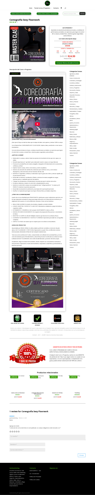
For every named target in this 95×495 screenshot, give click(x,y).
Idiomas (71, 116)
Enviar (81, 455)
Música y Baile (73, 139)
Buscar (82, 13)
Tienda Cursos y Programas (42, 8)
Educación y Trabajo (74, 106)
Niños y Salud (73, 146)
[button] (43, 28)
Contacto (56, 8)
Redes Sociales (73, 148)
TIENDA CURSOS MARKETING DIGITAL (20, 13)
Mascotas (72, 132)
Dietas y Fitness (73, 99)
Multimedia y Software (75, 136)
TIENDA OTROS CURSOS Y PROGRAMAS (47, 13)
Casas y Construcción (75, 78)
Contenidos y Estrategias (76, 80)
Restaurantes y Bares (75, 150)
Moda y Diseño (73, 134)
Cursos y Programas (74, 87)
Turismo (72, 155)
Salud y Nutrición (74, 153)
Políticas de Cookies (35, 479)
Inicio (30, 8)
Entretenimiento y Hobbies (76, 109)
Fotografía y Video (74, 113)
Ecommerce (72, 104)
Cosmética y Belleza (74, 83)
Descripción (15, 73)
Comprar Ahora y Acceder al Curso (68, 63)
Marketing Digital (74, 129)
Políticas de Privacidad (35, 476)
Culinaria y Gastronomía (75, 85)
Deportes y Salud (74, 92)
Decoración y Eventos (75, 90)
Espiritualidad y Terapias (75, 111)
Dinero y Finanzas (74, 101)
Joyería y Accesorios (74, 123)
